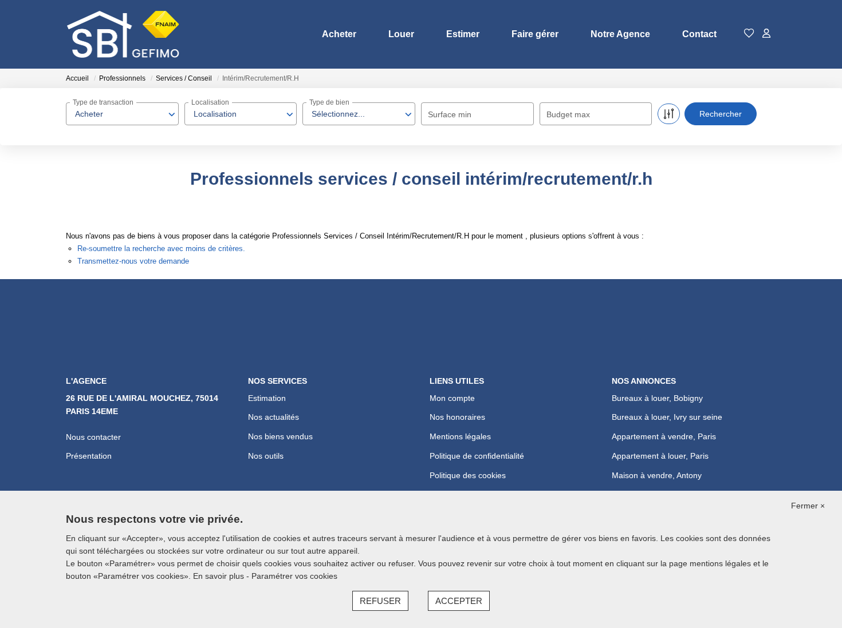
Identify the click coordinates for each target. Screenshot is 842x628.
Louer (401, 34)
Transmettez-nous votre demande (133, 261)
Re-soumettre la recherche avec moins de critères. (161, 248)
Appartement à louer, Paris (660, 455)
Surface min (449, 114)
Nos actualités (273, 417)
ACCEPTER (458, 601)
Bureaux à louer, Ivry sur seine (667, 417)
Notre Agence (620, 34)
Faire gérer (535, 34)
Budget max (568, 114)
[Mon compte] (766, 34)
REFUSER (380, 601)
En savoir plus (219, 576)
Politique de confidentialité (477, 455)
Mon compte (452, 398)
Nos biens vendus (280, 436)
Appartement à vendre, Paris (664, 436)
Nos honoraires (457, 417)
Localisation (210, 102)
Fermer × (808, 505)
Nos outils (266, 455)
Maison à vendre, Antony (657, 475)
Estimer (462, 34)
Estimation (267, 398)
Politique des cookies (468, 475)
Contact (699, 34)
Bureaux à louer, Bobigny (657, 398)
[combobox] (122, 114)
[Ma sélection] (749, 34)
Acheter (339, 34)
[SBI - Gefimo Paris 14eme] (123, 34)
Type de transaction (103, 102)
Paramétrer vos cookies (294, 576)
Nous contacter (93, 437)
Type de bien (329, 102)
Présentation (89, 455)
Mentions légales (460, 436)
